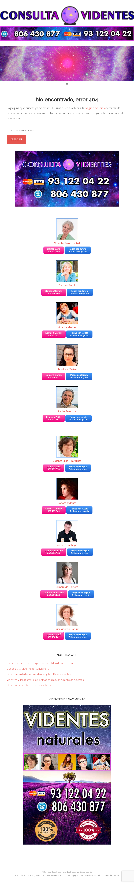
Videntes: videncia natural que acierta (29, 685)
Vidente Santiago (67, 545)
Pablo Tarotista (67, 411)
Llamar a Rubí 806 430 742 (54, 635)
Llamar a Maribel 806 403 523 (53, 334)
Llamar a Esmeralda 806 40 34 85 (54, 594)
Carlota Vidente (67, 503)
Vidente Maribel (67, 327)
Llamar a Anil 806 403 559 (53, 250)
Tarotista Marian (67, 369)
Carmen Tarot (67, 285)
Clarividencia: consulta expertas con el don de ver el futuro (41, 663)
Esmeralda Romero (67, 587)
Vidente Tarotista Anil (67, 243)
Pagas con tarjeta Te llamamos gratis (77, 250)
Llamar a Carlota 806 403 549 (53, 510)
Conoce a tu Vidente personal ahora (28, 668)
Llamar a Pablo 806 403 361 (53, 418)
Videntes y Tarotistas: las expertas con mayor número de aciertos (45, 679)
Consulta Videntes (67, 15)
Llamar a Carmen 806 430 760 (53, 292)
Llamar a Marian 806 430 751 (54, 376)
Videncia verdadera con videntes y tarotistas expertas (39, 674)
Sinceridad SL (86, 872)
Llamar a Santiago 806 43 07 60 (54, 551)
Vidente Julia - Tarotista (67, 461)
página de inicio (95, 108)
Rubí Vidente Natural (67, 629)
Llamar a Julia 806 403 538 (54, 467)
